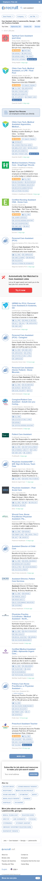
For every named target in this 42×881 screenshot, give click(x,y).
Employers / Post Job (10, 2)
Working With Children (22, 564)
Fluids (34, 450)
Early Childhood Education (23, 742)
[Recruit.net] (10, 7)
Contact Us (24, 855)
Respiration (31, 182)
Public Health (19, 634)
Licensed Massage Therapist (27, 786)
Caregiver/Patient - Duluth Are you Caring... (23, 401)
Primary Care (31, 97)
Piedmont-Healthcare (18, 522)
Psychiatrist (19, 802)
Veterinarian (7, 823)
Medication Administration (23, 188)
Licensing (28, 739)
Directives (27, 53)
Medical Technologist (10, 815)
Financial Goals (19, 596)
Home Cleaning (19, 257)
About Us (5, 855)
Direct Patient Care (20, 91)
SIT (28, 712)
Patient (22, 434)
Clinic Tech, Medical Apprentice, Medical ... (23, 124)
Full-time (17, 88)
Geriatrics (17, 715)
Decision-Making (19, 672)
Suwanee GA (24, 691)
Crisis (30, 56)
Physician (32, 819)
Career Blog (25, 864)
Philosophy (18, 260)
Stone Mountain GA (30, 375)
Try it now (20, 290)
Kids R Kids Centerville (19, 551)
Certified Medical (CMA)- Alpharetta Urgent (24, 651)
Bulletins (17, 567)
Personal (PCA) (22, 239)
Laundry (28, 453)
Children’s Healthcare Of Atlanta (22, 167)
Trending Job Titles (8, 864)
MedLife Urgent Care (18, 469)
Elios (13, 493)
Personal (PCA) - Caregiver (22, 336)
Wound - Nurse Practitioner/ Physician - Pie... (22, 516)
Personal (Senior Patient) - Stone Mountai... (22, 369)
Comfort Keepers (17, 407)
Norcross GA (25, 437)
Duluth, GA (27, 26)
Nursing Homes (19, 56)
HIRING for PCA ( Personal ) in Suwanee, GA (24, 305)
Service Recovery (20, 709)
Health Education (30, 631)
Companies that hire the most (30, 861)
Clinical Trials (32, 534)
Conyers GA (31, 522)
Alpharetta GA (28, 407)
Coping (28, 353)
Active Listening (19, 59)
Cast (16, 537)
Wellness (33, 148)
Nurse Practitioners (31, 479)
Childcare (17, 739)
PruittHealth (15, 437)
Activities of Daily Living (22, 356)
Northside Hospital (18, 621)
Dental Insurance (30, 561)
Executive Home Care (19, 340)
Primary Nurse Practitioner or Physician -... (23, 686)
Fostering (17, 605)
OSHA (28, 669)
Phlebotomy (18, 669)
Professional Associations (23, 675)
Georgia (17, 388)
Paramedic (27, 798)
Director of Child (23, 547)
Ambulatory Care (20, 148)
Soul (23, 323)
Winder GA (30, 469)
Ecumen (14, 205)
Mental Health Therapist (11, 798)
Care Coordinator (19, 819)
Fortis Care (15, 691)
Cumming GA (25, 311)
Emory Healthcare (17, 584)
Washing (31, 257)
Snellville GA (32, 551)
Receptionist (7, 790)
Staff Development (30, 447)
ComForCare (16, 311)
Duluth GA (26, 76)
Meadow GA (25, 41)
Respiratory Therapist (10, 831)
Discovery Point (17, 726)
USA (14, 869)
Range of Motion (29, 320)
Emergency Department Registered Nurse (17, 827)
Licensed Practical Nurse (23, 145)
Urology (34, 502)
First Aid (27, 388)
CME (25, 502)
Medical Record (19, 505)
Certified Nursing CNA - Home (24, 200)
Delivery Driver (8, 786)
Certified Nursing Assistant (23, 220)
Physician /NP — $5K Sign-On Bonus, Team (23, 463)
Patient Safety (19, 599)
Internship (17, 142)
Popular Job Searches (9, 861)
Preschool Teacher (24, 723)
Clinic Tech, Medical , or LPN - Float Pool (23, 70)
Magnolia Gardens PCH (19, 243)
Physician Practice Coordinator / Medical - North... (21, 616)
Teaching (17, 745)
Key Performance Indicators (24, 185)
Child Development (20, 570)
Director (6, 819)
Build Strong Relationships (23, 263)
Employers (24, 858)
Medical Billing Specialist (24, 790)
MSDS (27, 226)
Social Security (19, 390)
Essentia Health (17, 76)
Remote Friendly (29, 85)
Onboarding (28, 666)
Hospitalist (7, 802)
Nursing (17, 53)
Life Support (18, 97)
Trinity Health (16, 41)
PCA (30, 390)
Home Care (17, 226)
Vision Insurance (30, 567)
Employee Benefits (20, 94)
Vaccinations (28, 385)
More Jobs (21, 756)
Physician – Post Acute (24, 488)
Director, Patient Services (23, 579)
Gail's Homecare (17, 375)
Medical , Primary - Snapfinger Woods (23, 163)
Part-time (27, 50)
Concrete (25, 537)
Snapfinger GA (17, 169)
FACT (15, 323)
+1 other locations (17, 693)
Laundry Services (20, 217)
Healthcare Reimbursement (23, 706)
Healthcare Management (22, 640)
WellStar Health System (19, 656)
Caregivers (28, 88)
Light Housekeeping (21, 223)
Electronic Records (21, 191)
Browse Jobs (6, 858)
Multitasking (18, 182)
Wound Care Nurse (9, 794)
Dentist (34, 794)
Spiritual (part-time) (22, 36)
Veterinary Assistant (23, 823)
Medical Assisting (20, 637)
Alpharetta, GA (16, 26)
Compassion (28, 254)
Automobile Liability (21, 450)
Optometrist (23, 794)
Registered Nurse (28, 815)
